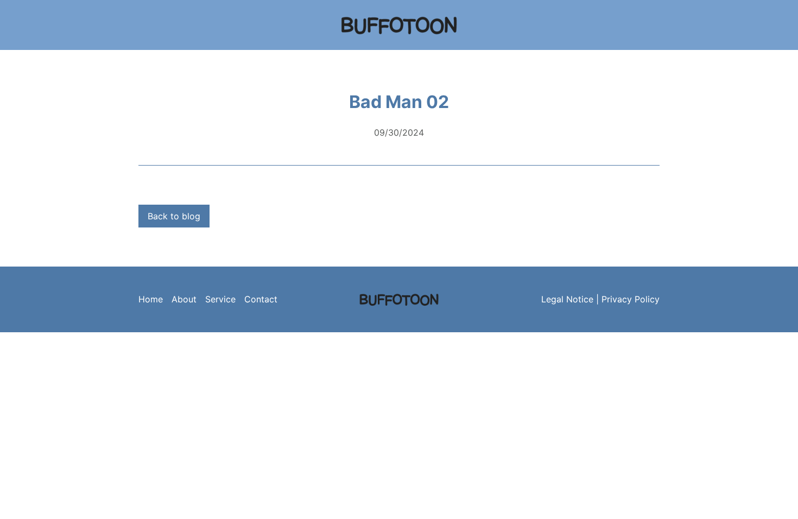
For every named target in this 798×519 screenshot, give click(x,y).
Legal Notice (567, 299)
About (184, 299)
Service (220, 299)
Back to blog (174, 216)
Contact (260, 299)
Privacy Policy (630, 299)
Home (150, 299)
